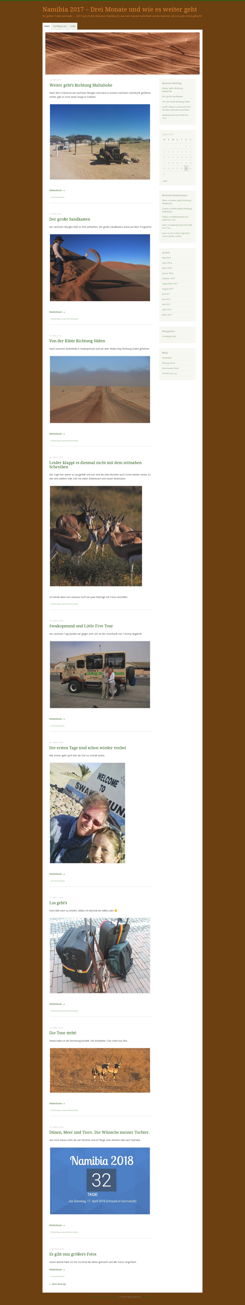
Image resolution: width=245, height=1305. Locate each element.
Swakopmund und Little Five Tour (81, 626)
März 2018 (167, 268)
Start (47, 26)
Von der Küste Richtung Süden (77, 341)
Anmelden (167, 357)
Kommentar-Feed (170, 368)
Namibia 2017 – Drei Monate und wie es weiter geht (119, 9)
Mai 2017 (166, 304)
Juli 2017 (166, 294)
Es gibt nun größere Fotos (72, 1254)
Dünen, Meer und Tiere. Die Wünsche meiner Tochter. (99, 1132)
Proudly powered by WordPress (103, 1296)
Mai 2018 (166, 257)
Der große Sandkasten (69, 219)
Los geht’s (58, 903)
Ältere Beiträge (57, 1284)
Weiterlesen (57, 190)
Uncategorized (169, 336)
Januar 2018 (167, 273)
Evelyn (165, 216)
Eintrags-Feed (168, 363)
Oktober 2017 (168, 278)
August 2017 (168, 288)
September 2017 (170, 283)
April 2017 (167, 309)
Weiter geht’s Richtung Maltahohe (80, 85)
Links (73, 26)
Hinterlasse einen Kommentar (64, 319)
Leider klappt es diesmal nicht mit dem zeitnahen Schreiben (95, 465)
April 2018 (167, 263)
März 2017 (167, 314)
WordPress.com (148, 1296)
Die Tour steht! (62, 1033)
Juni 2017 (166, 299)
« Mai (164, 181)
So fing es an (60, 26)
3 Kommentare (57, 1276)
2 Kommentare (57, 197)
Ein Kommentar (58, 881)
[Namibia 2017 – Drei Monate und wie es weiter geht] (122, 53)
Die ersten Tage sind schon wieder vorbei (87, 748)
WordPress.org (169, 373)
